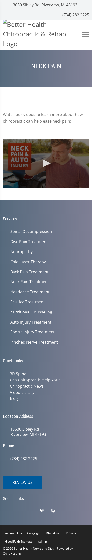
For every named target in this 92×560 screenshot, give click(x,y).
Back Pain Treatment (29, 272)
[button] (46, 163)
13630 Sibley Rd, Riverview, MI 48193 (43, 5)
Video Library (22, 392)
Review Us (23, 482)
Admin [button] (42, 541)
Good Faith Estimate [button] (19, 541)
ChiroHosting (12, 553)
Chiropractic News (27, 386)
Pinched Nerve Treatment (34, 342)
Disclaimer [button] (53, 533)
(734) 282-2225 (75, 14)
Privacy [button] (71, 533)
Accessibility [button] (13, 533)
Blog (14, 398)
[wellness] (56, 512)
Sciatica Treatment (27, 302)
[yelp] (33, 512)
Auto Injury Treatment (30, 322)
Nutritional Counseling (31, 312)
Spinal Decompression (31, 231)
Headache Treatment (30, 292)
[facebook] (21, 512)
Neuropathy (21, 251)
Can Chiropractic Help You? (35, 380)
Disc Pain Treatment (29, 241)
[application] (46, 163)
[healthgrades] (45, 512)
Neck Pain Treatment (29, 281)
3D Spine (18, 374)
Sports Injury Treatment (32, 332)
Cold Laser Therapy (28, 261)
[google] (9, 512)
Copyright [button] (33, 533)
